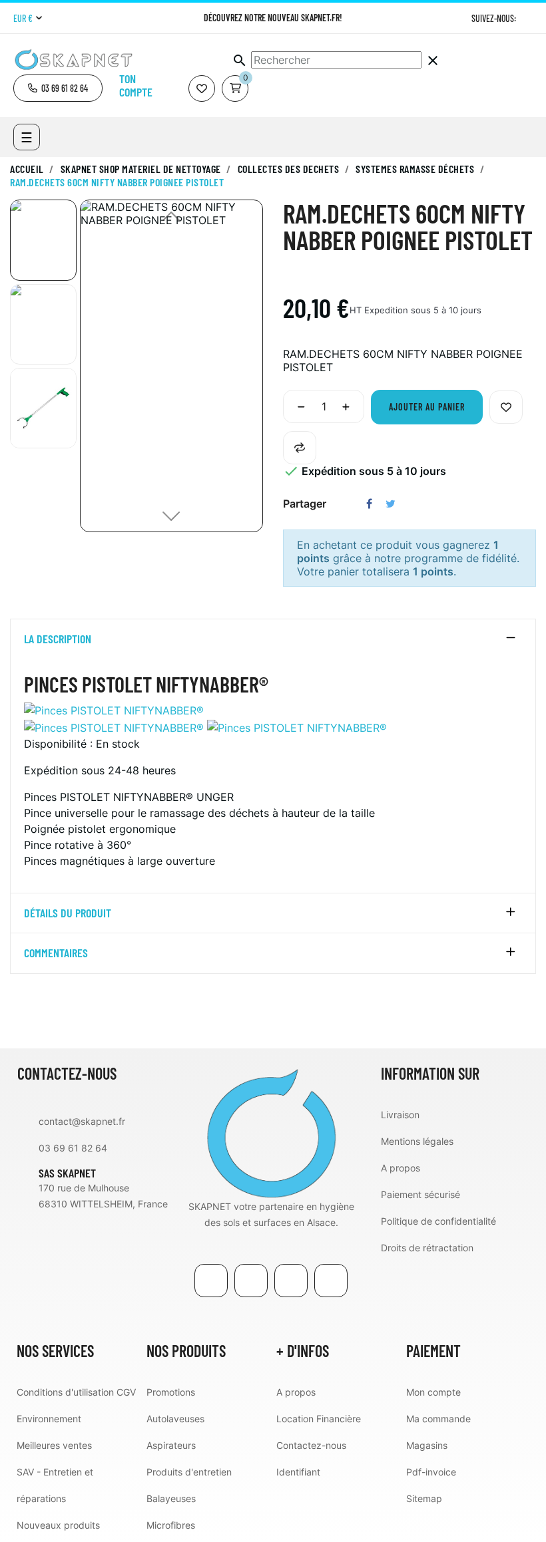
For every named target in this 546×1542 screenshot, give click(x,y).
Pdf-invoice (431, 1471)
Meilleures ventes (54, 1445)
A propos (400, 1167)
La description (57, 639)
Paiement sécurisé (420, 1194)
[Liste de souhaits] (201, 88)
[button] (58, 88)
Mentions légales (417, 1141)
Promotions (170, 1392)
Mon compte (433, 1392)
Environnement (49, 1418)
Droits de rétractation (427, 1247)
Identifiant (298, 1471)
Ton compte (135, 85)
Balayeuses (171, 1498)
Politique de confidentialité (438, 1221)
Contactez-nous (311, 1445)
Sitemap (424, 1498)
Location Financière (318, 1418)
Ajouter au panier (427, 406)
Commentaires (56, 953)
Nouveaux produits (58, 1525)
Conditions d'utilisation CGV (76, 1392)
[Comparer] (299, 447)
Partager (369, 503)
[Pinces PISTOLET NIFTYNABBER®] (114, 709)
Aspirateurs (171, 1445)
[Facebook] (211, 1280)
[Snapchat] (331, 1280)
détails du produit (67, 913)
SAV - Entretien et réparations (55, 1485)
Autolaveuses (175, 1418)
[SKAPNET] (271, 1131)
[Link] (291, 1280)
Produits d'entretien (189, 1471)
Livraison (400, 1114)
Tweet (391, 503)
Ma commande (438, 1418)
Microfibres (170, 1525)
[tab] (273, 639)
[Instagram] (528, 18)
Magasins (426, 1445)
